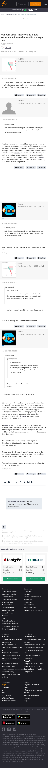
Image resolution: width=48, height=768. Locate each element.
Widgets (4, 685)
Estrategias (28, 599)
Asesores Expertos (8, 666)
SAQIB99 (8, 48)
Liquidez (4, 618)
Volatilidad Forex (7, 605)
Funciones (5, 687)
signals (17, 153)
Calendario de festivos (9, 599)
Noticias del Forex (8, 610)
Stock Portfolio (7, 695)
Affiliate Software (8, 698)
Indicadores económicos (10, 626)
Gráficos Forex (29, 605)
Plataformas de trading (10, 663)
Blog (25, 701)
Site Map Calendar (40, 709)
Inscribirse (35, 4)
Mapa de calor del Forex (10, 624)
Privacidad (16, 709)
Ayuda (26, 687)
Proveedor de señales (9, 645)
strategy (7, 425)
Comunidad (28, 591)
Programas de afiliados (10, 653)
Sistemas (27, 594)
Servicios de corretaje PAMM (11, 655)
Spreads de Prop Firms (32, 666)
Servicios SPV (6, 642)
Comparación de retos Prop (33, 664)
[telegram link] (14, 729)
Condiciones (6, 709)
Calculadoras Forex (8, 621)
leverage (23, 416)
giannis (20, 204)
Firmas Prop (28, 661)
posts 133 (41, 103)
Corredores (5, 637)
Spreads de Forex (30, 637)
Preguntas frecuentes (31, 685)
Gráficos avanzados (9, 701)
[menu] (46, 4)
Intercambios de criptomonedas (13, 669)
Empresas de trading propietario (13, 639)
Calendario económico (9, 591)
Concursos (27, 602)
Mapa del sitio (27, 710)
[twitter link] (9, 729)
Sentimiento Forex (30, 607)
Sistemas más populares (32, 597)
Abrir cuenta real (12, 579)
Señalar (42, 95)
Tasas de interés (7, 597)
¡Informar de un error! (31, 695)
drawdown (40, 157)
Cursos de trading (8, 671)
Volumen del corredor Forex (33, 647)
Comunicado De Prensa (32, 655)
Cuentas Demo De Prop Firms (34, 669)
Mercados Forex (7, 602)
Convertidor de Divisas (9, 629)
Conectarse (22, 4)
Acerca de (27, 698)
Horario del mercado (9, 594)
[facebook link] (3, 729)
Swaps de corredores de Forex (34, 645)
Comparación (28, 672)
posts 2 (41, 61)
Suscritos (9, 44)
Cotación (20, 95)
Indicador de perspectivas (33, 610)
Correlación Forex (8, 607)
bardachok (21, 101)
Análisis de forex (7, 613)
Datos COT (5, 615)
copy (22, 146)
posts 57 (42, 207)
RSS (3, 693)
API (3, 690)
